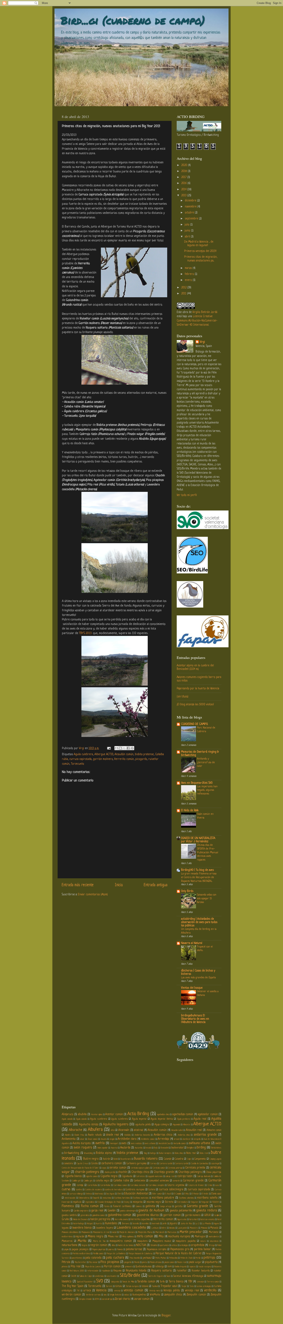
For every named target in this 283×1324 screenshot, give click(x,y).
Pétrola (66, 1262)
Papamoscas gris (179, 1249)
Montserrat (67, 1241)
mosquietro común (121, 1241)
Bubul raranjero (165, 1153)
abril (188, 236)
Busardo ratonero (146, 1159)
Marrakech (159, 1232)
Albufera (95, 1129)
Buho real (191, 1153)
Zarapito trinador (85, 1299)
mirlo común (145, 1236)
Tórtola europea (132, 1286)
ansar (82, 1139)
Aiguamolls (176, 1124)
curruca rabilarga (76, 1194)
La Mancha (206, 1223)
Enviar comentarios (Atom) (93, 894)
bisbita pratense (144, 754)
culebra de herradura (113, 1189)
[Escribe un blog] (120, 748)
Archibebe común (148, 1139)
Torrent (109, 1286)
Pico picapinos (109, 1262)
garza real (97, 1210)
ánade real (112, 1134)
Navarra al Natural (191, 943)
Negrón (84, 1245)
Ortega (211, 1245)
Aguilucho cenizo (88, 1124)
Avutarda (125, 1147)
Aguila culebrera (83, 754)
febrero (190, 274)
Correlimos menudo (137, 1185)
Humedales (111, 1223)
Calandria (179, 1159)
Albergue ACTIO (103, 754)
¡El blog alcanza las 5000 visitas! (195, 704)
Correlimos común (120, 1185)
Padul (219, 1245)
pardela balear (202, 1249)
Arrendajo (163, 1139)
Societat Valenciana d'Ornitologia (188, 1276)
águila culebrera (119, 1119)
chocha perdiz (110, 1172)
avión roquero (83, 1147)
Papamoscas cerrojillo (157, 1249)
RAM (170, 1266)
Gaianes (139, 1206)
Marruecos (171, 1232)
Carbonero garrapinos (136, 1163)
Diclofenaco (99, 1194)
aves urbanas (150, 1143)
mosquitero (142, 1241)
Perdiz (198, 1258)
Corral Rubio (92, 1185)
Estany (126, 1202)
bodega (153, 1153)
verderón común (71, 1294)
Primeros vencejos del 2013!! (200, 251)
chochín (122, 1172)
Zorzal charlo (122, 1299)
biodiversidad (177, 1147)
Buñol (115, 1159)
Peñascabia (173, 1258)
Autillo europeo (82, 1143)
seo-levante (112, 1276)
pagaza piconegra (80, 1249)
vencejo (117, 1290)
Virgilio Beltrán (115, 1295)
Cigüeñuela (127, 1176)
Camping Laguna (215, 1159)
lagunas (65, 1228)
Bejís (156, 1148)
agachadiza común (182, 1114)
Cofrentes (140, 1176)
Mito (161, 1236)
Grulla (65, 1219)
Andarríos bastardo (142, 1135)
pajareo (111, 1249)
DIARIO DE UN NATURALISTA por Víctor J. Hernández (198, 840)
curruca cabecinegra (171, 1189)
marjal (114, 1232)
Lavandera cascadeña (131, 1228)
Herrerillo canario (121, 1219)
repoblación (106, 1271)
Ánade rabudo (95, 1135)
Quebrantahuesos (143, 1266)
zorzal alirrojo (107, 1299)
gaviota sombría (69, 1215)
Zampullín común (196, 1294)
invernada (155, 1223)
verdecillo (210, 1290)
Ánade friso (79, 1135)
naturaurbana (69, 1245)
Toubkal (154, 1286)
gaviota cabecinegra (127, 1211)
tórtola (118, 1286)
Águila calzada (81, 1119)
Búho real (203, 1153)
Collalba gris (88, 1181)
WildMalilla (155, 1294)
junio (188, 230)
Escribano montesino (140, 1198)
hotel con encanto (207, 1219)
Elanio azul (216, 1193)
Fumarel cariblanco (122, 1206)
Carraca (153, 1163)
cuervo (66, 1189)
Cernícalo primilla (195, 1167)
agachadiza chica (163, 1114)
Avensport (114, 1143)
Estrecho (169, 1202)
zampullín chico (173, 1294)
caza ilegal (215, 1163)
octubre (190, 212)
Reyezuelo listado (136, 1270)
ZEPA (97, 1299)
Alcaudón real (194, 1130)
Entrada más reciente (78, 885)
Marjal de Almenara (127, 1232)
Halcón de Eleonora (80, 1219)
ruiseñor (182, 1270)
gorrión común (172, 1215)
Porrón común (112, 1266)
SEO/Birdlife (130, 1275)
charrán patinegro (87, 1172)
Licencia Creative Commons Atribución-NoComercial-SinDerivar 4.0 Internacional (197, 320)
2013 (184, 195)
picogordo (141, 759)
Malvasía (214, 1228)
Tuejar (183, 1286)
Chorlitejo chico (140, 1172)
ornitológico (184, 1245)
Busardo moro (126, 1159)
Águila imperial (139, 1119)
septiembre (192, 218)
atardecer (187, 1139)
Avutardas (139, 1148)
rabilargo (159, 1266)
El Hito (186, 1194)
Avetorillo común (179, 1143)
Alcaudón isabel (177, 1130)
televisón (200, 1282)
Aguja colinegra (162, 1124)
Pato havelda (135, 1258)
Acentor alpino (96, 1114)
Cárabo (94, 1163)
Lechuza (155, 1228)
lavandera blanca (82, 1227)
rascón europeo (204, 1266)
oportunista (164, 1245)
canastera (68, 1163)
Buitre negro (91, 1158)
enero (189, 280)
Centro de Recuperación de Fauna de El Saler (80, 1168)
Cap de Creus (82, 1163)
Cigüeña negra (109, 1176)
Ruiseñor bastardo (200, 1270)
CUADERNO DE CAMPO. (194, 724)
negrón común (98, 1245)
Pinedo (136, 1262)
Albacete (186, 1124)
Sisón (168, 1276)
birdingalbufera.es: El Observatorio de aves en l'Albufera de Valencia (195, 1019)
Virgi (202, 342)
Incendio (136, 1223)
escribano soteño (207, 1197)
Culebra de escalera (93, 1189)
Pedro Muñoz (160, 1258)
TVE (78, 1290)
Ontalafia (154, 1245)
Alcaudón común (124, 754)
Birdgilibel (190, 1148)
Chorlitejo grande (164, 1172)
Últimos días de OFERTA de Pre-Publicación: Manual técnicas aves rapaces (207, 852)
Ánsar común (93, 1139)
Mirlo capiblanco (128, 1236)
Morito (82, 1241)
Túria (192, 1286)
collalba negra (102, 1180)
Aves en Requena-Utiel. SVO (197, 783)
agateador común (208, 1114)
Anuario (103, 1139)
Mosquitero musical (161, 1241)
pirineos (65, 1266)
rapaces (192, 1266)
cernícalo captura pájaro (140, 1168)
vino (105, 1295)
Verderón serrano (93, 1295)
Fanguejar (205, 1202)
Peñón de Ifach (186, 1258)
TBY (190, 1281)
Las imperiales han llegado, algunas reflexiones (207, 790)
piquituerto (211, 1262)
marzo (189, 268)
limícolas (172, 1228)
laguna (216, 1223)
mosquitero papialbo (185, 1241)
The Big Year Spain (72, 1286)
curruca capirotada (80, 759)
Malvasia (204, 1228)
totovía (145, 1286)
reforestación (92, 1271)
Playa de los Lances (93, 1266)
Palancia (120, 1249)
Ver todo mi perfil (187, 495)
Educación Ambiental (136, 1193)
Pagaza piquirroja (98, 1249)
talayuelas (115, 1282)
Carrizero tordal (181, 1163)
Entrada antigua (155, 885)
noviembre (191, 206)
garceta (179, 1206)
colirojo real (170, 1176)
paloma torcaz (134, 1249)
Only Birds (187, 891)
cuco (217, 1185)
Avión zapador (102, 1148)
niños (113, 1245)
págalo (66, 1249)
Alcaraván (123, 1130)
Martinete (213, 1232)
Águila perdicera (183, 1119)
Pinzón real (181, 1262)
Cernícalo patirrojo (175, 1168)
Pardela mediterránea (81, 1253)
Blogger (166, 1315)
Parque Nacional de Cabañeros (141, 1253)
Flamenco (68, 1206)
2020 (184, 165)
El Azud (168, 1194)
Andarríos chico (184, 1135)
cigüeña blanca (73, 1176)
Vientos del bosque (192, 987)
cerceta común (117, 1167)
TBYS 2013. (85, 633)
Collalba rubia (121, 1180)
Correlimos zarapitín (156, 1185)
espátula (77, 1202)
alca (113, 1130)
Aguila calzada (67, 1119)
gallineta (150, 1206)
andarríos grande (205, 1135)
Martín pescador (191, 1232)
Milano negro (95, 1236)
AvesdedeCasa (164, 1143)
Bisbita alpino (104, 1153)
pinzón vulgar (195, 1262)
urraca (87, 1290)
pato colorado (93, 1257)
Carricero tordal (165, 1163)
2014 (184, 189)
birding (201, 1147)
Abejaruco (67, 1114)
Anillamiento (69, 1139)
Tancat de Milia (128, 1282)
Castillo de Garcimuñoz (199, 1163)
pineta (144, 1262)
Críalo (210, 1185)
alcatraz (138, 1130)
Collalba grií (76, 1181)
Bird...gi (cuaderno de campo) (133, 20)
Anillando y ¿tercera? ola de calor (206, 762)
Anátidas (127, 1135)
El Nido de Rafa (189, 810)
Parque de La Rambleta (116, 1253)
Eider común (157, 1194)
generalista (85, 1215)
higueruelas (181, 1219)
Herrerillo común (124, 759)
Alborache (75, 1130)
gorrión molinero (103, 759)
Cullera (151, 1189)
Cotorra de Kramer (196, 1185)
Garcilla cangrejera (81, 1211)
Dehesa (89, 1194)
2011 (184, 293)
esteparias (138, 1202)
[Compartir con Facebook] (128, 748)
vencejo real (192, 1290)
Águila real (200, 1119)
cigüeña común (91, 1176)
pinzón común (169, 1262)
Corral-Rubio (105, 1185)
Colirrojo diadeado (203, 1176)
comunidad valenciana (159, 1180)
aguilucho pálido (143, 1124)
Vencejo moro (154, 1290)
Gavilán (112, 1210)
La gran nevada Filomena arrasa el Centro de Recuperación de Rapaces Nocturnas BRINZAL (198, 877)
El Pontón (195, 1194)
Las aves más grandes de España (198, 977)
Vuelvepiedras (139, 1294)
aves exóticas (136, 1143)
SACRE (73, 1276)
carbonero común (111, 1163)
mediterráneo (67, 1236)
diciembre (191, 200)
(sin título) (182, 696)
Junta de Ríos (186, 1223)
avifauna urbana (199, 1143)
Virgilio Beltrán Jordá (204, 312)
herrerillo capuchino (140, 1219)
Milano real (113, 1236)
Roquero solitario (161, 1270)
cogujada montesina (155, 1176)
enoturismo (107, 1198)
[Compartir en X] (124, 748)
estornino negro (153, 1202)
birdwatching (71, 1153)
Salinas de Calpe (85, 1276)
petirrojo (209, 1258)
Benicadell (164, 1148)
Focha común (90, 1206)
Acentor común (114, 1114)
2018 (184, 171)
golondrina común (98, 1215)
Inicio (119, 885)
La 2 (197, 1223)
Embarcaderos (84, 1198)
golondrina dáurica (148, 1215)
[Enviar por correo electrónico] (116, 748)
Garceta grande (197, 1206)
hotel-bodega (78, 1223)
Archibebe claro (127, 1139)
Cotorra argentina (175, 1185)
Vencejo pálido (171, 1290)
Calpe (189, 1159)
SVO (99, 1281)
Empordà (96, 1198)
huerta (99, 1223)
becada (148, 1148)
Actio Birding (138, 1114)
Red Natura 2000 (77, 1271)
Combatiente (139, 1180)
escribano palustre (163, 1197)
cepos (104, 1168)
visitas (126, 1295)
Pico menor (93, 1262)
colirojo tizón (185, 1176)
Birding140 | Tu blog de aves (197, 870)
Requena (117, 1270)
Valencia (101, 1290)
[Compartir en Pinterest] (132, 748)
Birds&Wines (216, 1148)
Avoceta (114, 1148)
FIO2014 (215, 1202)
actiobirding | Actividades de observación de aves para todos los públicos (199, 922)
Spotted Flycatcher (85, 1282)
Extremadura (182, 1202)
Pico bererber (80, 1262)
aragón (112, 1139)
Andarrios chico (163, 1134)
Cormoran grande (193, 1180)
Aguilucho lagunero (115, 1124)
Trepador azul (169, 1286)
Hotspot (90, 1223)
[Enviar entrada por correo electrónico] (109, 748)
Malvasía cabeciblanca (70, 1232)
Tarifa (162, 1281)
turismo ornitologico (204, 1286)
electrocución (70, 1198)
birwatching (88, 1153)
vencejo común (133, 1290)
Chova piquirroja (213, 1172)
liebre (164, 1228)
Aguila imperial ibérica (162, 1119)
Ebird (119, 1194)
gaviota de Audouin (151, 1210)
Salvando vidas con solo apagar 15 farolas (206, 898)
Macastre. (194, 1228)
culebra (79, 1189)
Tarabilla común (146, 1281)
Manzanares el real (101, 1232)
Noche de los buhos (125, 1245)
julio (187, 224)
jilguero (173, 1223)
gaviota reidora (206, 1210)
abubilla (82, 1114)
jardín (165, 1223)
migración (80, 1236)
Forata (106, 1206)
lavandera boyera (104, 1228)
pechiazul (147, 1258)
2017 (184, 177)
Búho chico (179, 1153)
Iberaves (125, 1223)
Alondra (67, 1135)
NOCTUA (141, 1245)
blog (145, 1153)
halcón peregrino (100, 1219)
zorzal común (142, 1299)
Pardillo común (98, 1253)
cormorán (176, 1181)
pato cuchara (115, 1258)
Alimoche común (214, 1130)
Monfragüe (200, 1236)
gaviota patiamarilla (181, 1210)
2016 (184, 183)
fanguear (194, 1202)
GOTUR (207, 1215)
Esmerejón (66, 1202)
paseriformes (77, 1258)
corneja (80, 1185)
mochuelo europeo (179, 1236)
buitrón (106, 1159)
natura (203, 1241)
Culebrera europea (135, 1189)
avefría (100, 1143)
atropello (197, 1139)
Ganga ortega (165, 1206)
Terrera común (213, 1282)
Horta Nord (193, 1219)
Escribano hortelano (121, 1198)
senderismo (99, 1276)
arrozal (176, 1139)
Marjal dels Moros (145, 1232)
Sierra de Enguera (155, 1276)
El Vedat (205, 1194)
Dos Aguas (110, 1194)
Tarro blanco (176, 1281)
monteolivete (214, 1236)
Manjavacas (85, 1232)
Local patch (182, 1228)
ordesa (174, 1245)
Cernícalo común (159, 1168)
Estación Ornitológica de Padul (109, 1202)
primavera (129, 1266)
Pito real (76, 1266)
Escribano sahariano (186, 1198)
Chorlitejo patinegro (190, 1172)
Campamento (200, 1159)
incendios (145, 1223)
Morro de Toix (99, 1241)
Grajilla (216, 1215)
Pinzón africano (155, 1262)
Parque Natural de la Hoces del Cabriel (178, 1253)
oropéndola (197, 1245)
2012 (184, 287)
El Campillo (177, 1194)
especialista (89, 1202)
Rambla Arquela (180, 1266)
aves (123, 1143)
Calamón (167, 1159)
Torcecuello (77, 764)
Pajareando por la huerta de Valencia (198, 688)
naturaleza (214, 1241)
